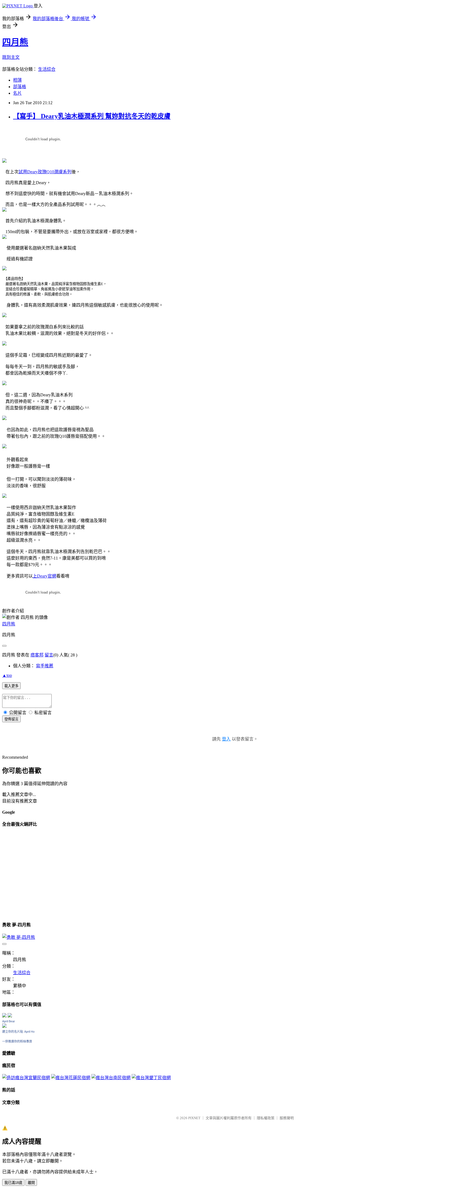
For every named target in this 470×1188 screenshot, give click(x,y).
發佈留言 (11, 719)
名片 (17, 93)
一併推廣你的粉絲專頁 (17, 1041)
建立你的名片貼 (12, 1031)
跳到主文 (11, 57)
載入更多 (11, 686)
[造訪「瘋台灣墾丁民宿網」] (151, 1077)
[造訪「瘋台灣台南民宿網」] (111, 1077)
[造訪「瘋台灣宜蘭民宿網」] (26, 1077)
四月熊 (15, 42)
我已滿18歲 (13, 1183)
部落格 (19, 86)
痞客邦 (37, 655)
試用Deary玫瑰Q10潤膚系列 (45, 171)
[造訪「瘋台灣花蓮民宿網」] (70, 1077)
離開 (31, 1183)
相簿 (17, 80)
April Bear (8, 1021)
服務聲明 (287, 1118)
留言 (49, 655)
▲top (7, 675)
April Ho (29, 1031)
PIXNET (194, 1118)
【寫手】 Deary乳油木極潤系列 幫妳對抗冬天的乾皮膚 (92, 116)
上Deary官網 (44, 576)
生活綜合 (46, 69)
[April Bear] (4, 1026)
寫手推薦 (44, 666)
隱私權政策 (265, 1118)
